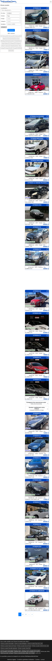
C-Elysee (14, 48)
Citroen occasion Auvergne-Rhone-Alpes (31, 650)
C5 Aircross (16, 36)
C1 (6, 38)
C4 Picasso (17, 43)
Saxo (4, 38)
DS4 (10, 50)
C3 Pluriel (15, 40)
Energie (2, 18)
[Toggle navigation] (50, 1)
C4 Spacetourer (13, 45)
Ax (18, 38)
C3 (9, 38)
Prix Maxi (3, 13)
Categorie (3, 21)
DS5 (12, 50)
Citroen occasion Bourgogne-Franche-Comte (11, 650)
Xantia (7, 40)
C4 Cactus (6, 45)
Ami (10, 48)
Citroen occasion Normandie (7, 643)
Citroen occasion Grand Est (24, 648)
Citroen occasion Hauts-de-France (8, 645)
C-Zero (19, 45)
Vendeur (3, 15)
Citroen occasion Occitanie (7, 653)
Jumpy (6, 48)
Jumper (2, 48)
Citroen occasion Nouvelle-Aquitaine (9, 648)
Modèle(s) (3, 24)
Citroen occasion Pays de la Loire (35, 643)
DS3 (20, 48)
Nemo (19, 40)
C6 (17, 48)
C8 (2, 45)
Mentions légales (11, 659)
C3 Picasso (11, 43)
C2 (20, 36)
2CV (16, 38)
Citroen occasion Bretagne (20, 643)
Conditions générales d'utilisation (25, 659)
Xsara (11, 40)
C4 (11, 38)
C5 (13, 38)
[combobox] (14, 13)
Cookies (37, 659)
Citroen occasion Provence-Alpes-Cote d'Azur (24, 653)
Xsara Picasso (5, 43)
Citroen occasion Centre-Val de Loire (40, 645)
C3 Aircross (3, 36)
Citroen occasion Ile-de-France (24, 645)
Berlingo (3, 40)
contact (43, 659)
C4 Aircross (10, 36)
